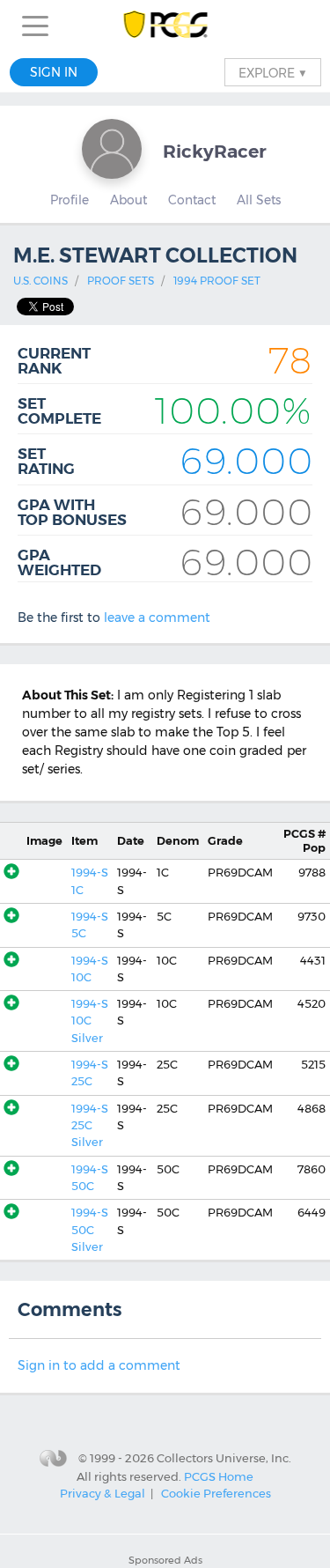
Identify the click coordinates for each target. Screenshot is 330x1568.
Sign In (53, 72)
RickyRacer (215, 151)
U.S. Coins (40, 280)
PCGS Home (218, 1475)
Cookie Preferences (216, 1493)
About (128, 200)
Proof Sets (120, 280)
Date (130, 840)
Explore (272, 72)
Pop (304, 840)
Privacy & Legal (102, 1493)
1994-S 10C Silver (89, 1021)
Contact (192, 200)
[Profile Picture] (112, 149)
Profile (69, 200)
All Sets (259, 200)
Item (84, 840)
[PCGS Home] (165, 26)
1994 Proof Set (216, 280)
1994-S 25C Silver (89, 1126)
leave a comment (157, 617)
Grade (225, 840)
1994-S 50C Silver (89, 1230)
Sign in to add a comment (99, 1365)
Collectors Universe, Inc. (224, 1458)
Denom (178, 840)
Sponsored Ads (165, 1560)
